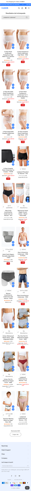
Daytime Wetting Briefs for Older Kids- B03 (8, 420)
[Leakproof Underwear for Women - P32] (22, 401)
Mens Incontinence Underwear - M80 (23, 296)
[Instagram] (15, 476)
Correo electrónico (7, 466)
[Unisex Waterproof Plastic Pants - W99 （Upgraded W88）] (8, 318)
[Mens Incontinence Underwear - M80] (22, 278)
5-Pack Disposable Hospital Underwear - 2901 (8, 133)
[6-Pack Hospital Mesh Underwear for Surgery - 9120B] (8, 156)
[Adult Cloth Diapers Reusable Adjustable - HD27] (8, 237)
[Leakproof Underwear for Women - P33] (22, 362)
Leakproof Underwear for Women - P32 (23, 418)
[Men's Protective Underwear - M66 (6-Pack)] (22, 237)
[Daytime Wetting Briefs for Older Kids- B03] (8, 401)
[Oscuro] (25, 8)
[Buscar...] (26, 17)
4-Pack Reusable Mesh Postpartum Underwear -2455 (8, 93)
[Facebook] (11, 476)
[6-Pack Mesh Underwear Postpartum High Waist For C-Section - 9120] (8, 39)
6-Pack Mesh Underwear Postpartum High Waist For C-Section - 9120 (8, 55)
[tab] (2, 48)
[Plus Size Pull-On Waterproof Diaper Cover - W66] (22, 318)
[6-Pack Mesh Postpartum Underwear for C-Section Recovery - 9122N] (22, 79)
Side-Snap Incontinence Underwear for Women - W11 (8, 213)
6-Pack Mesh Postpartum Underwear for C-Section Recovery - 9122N (23, 95)
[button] (28, 8)
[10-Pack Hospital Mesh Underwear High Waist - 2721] (22, 119)
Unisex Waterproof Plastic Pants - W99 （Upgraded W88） (8, 337)
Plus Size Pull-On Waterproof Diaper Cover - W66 (22, 337)
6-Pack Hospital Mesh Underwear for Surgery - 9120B (8, 170)
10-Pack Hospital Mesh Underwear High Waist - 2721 (23, 133)
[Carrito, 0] (22, 8)
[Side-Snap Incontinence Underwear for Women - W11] (8, 193)
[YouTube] (19, 476)
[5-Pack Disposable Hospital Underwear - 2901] (8, 119)
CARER (17, 488)
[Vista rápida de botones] (13, 45)
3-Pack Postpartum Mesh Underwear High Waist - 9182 (22, 53)
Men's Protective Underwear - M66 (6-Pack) (23, 254)
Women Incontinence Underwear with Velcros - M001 (8, 296)
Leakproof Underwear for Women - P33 (23, 379)
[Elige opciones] (13, 47)
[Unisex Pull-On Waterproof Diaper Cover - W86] (8, 362)
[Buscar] (19, 8)
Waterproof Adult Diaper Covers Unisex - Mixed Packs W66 (23, 213)
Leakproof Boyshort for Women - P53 (23, 172)
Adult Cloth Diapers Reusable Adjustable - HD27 (8, 256)
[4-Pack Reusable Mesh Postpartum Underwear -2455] (8, 79)
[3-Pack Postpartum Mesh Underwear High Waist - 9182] (22, 39)
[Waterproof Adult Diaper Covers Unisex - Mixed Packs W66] (22, 193)
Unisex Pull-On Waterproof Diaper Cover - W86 (8, 380)
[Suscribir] (27, 465)
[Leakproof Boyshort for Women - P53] (22, 156)
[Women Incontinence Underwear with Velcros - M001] (8, 278)
